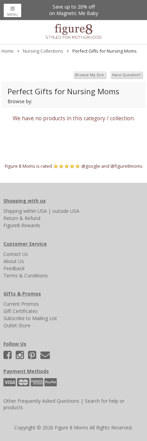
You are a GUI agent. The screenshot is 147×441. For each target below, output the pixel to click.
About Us (13, 261)
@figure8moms (126, 166)
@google (90, 166)
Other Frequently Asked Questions (41, 401)
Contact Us (15, 254)
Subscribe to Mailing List (30, 318)
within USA (35, 211)
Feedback (14, 268)
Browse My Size (89, 74)
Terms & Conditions (25, 275)
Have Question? (126, 74)
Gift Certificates (20, 311)
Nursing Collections (43, 51)
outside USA (65, 211)
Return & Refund (21, 218)
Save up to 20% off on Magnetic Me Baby (73, 9)
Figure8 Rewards (21, 225)
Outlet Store (16, 325)
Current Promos (21, 304)
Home (7, 51)
